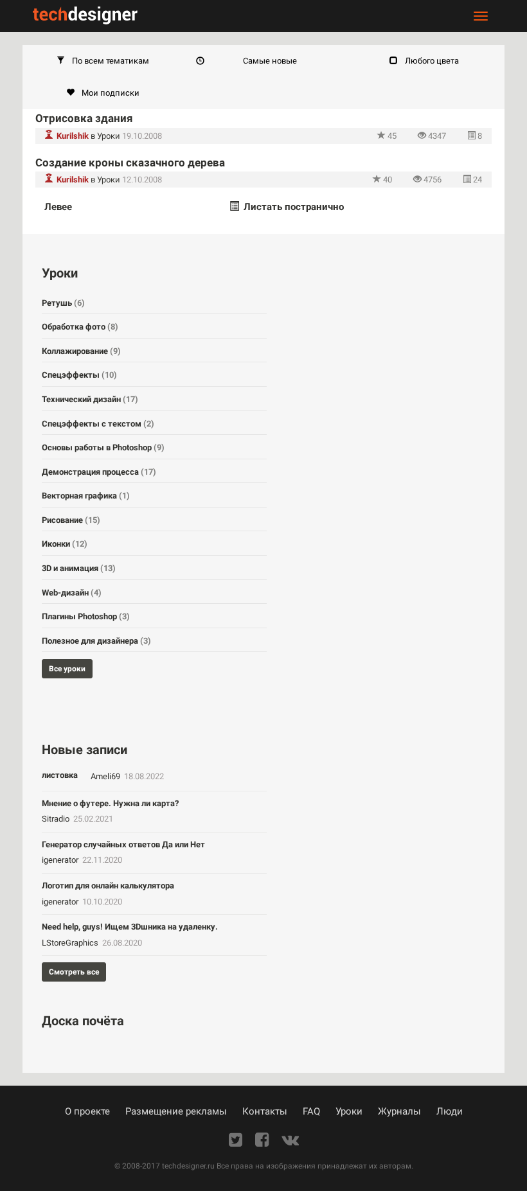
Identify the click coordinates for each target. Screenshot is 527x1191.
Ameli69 (106, 776)
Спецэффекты (79, 375)
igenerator (61, 860)
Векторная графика (86, 495)
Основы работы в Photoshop (103, 447)
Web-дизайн (72, 592)
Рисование (71, 520)
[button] (102, 61)
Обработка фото (80, 326)
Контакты (264, 1111)
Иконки (64, 544)
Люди (449, 1111)
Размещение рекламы (176, 1111)
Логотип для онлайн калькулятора (108, 885)
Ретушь (63, 303)
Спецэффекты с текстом (98, 423)
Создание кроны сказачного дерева (130, 162)
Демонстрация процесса (99, 472)
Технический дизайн (90, 399)
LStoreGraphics (71, 943)
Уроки (108, 136)
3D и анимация (79, 568)
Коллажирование (81, 351)
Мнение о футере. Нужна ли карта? (110, 803)
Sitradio (56, 819)
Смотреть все (74, 971)
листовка (60, 775)
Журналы (399, 1111)
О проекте (87, 1111)
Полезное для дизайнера (96, 641)
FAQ (311, 1111)
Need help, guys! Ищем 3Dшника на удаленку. (130, 926)
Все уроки (67, 668)
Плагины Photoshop (86, 616)
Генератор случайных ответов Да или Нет (123, 844)
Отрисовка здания (84, 118)
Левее (58, 207)
